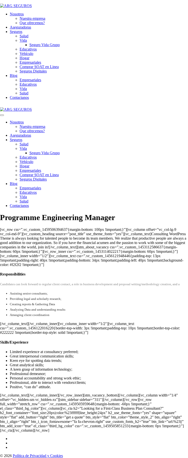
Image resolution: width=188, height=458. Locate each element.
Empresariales (30, 62)
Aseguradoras (20, 27)
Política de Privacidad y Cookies (38, 456)
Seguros (16, 32)
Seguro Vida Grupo (44, 45)
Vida (23, 40)
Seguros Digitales (33, 71)
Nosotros (17, 14)
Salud (24, 36)
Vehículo (26, 53)
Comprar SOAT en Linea (39, 67)
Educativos (28, 49)
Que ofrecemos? (32, 23)
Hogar (24, 58)
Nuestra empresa (32, 18)
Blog (13, 75)
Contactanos (19, 97)
